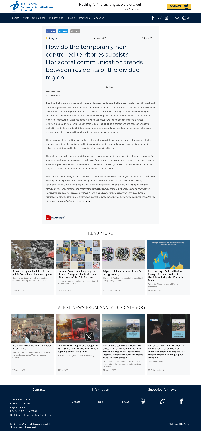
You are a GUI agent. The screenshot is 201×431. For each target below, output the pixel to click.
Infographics (85, 17)
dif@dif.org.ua (17, 407)
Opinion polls (39, 17)
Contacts (76, 402)
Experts (15, 17)
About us (125, 402)
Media (71, 17)
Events (25, 17)
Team (100, 402)
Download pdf (58, 217)
